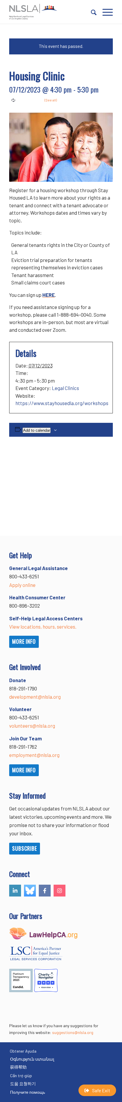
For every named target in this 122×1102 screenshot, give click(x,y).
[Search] (91, 12)
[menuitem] (91, 12)
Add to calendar (36, 430)
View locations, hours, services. (42, 627)
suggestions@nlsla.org (72, 1032)
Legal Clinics (65, 388)
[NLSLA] (50, 12)
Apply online (22, 585)
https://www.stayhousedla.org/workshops (61, 403)
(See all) (50, 100)
